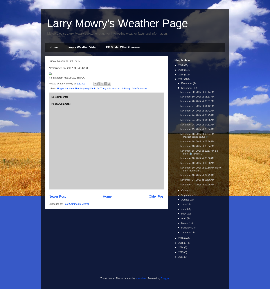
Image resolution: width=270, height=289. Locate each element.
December (187, 83)
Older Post (156, 196)
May (184, 213)
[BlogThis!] (98, 84)
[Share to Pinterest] (109, 84)
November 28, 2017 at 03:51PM (197, 101)
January (185, 232)
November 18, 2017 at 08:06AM (197, 158)
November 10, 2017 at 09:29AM (197, 175)
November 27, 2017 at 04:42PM (197, 106)
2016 (181, 238)
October (185, 190)
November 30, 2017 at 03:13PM (197, 96)
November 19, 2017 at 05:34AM (197, 129)
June (184, 209)
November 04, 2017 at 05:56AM (197, 179)
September (187, 195)
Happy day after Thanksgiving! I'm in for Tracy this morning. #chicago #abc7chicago (102, 88)
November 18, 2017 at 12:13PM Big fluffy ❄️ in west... (199, 152)
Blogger (165, 278)
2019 (181, 70)
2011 (181, 257)
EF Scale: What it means (123, 47)
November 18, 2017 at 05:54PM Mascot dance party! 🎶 (197, 135)
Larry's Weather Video (81, 47)
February (186, 227)
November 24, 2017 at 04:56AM (197, 120)
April (184, 218)
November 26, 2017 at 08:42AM (197, 110)
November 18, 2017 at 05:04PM (197, 146)
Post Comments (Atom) (76, 204)
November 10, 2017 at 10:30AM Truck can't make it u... (200, 169)
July (183, 204)
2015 (181, 243)
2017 (181, 79)
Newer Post (57, 196)
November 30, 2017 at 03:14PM (197, 92)
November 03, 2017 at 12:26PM (197, 184)
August (185, 199)
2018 (181, 74)
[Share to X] (102, 84)
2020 (181, 65)
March (185, 223)
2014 (181, 247)
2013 (181, 252)
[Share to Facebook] (105, 84)
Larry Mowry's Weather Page (117, 23)
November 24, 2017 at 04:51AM (197, 124)
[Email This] (95, 84)
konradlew (141, 278)
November (187, 88)
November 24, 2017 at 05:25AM (197, 115)
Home (53, 47)
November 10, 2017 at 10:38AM (197, 163)
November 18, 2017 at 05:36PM (197, 141)
